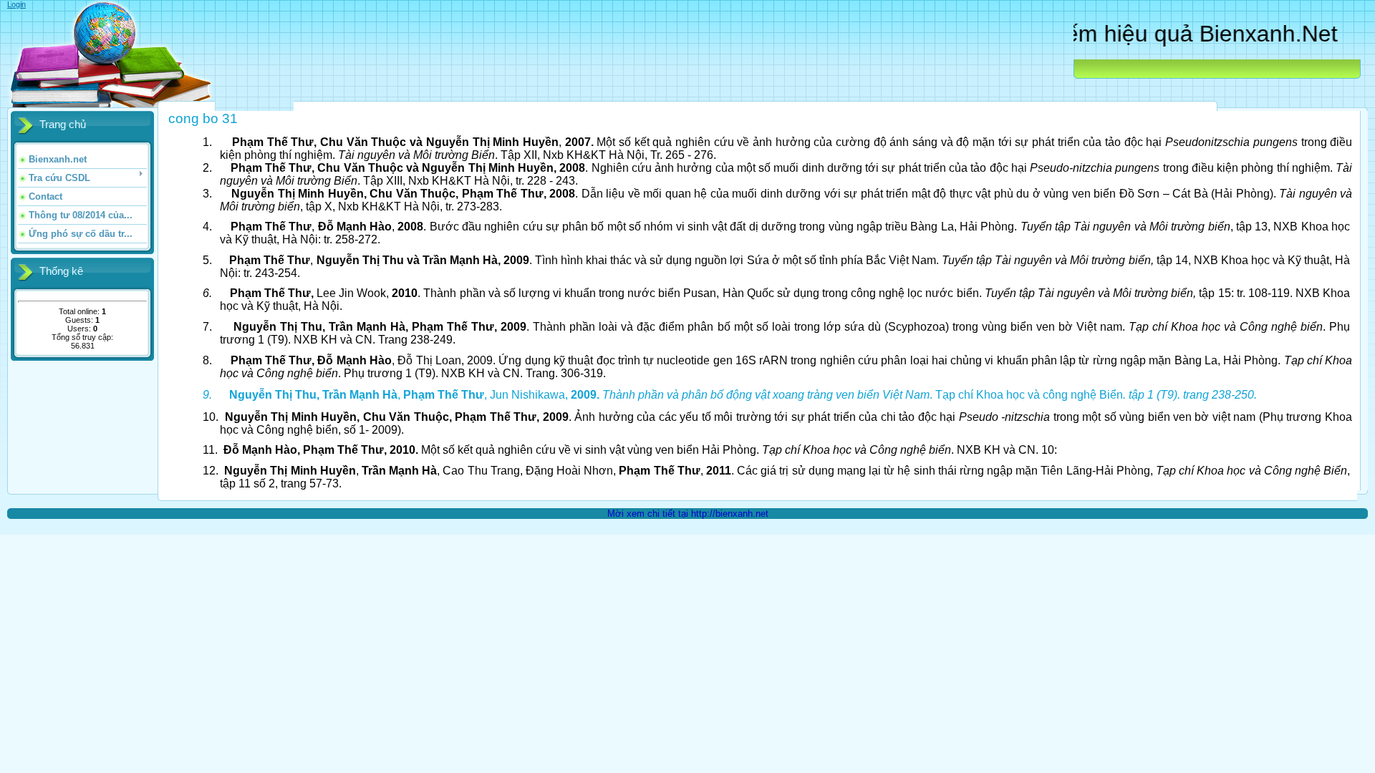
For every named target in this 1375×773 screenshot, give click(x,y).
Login (16, 4)
